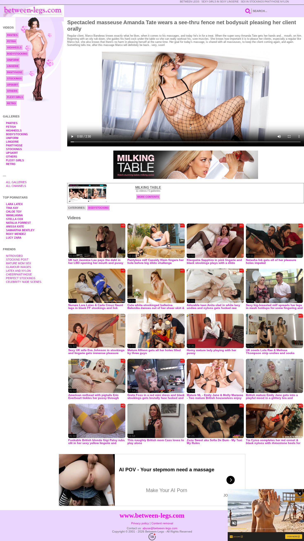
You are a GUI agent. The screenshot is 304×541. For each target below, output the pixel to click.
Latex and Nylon (18, 270)
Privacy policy (140, 523)
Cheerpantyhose (19, 274)
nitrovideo (14, 255)
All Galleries (16, 182)
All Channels (16, 186)
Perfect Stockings (20, 278)
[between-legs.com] (33, 11)
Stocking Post (17, 259)
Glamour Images (18, 267)
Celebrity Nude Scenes (23, 282)
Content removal (162, 523)
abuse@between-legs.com (159, 528)
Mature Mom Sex (18, 263)
